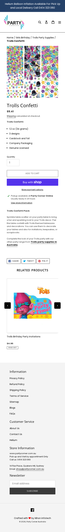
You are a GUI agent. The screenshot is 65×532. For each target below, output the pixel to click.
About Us (14, 428)
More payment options (32, 189)
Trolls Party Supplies (43, 37)
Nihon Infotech (43, 518)
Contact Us (16, 434)
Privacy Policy (17, 378)
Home (10, 37)
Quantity (11, 156)
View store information (21, 202)
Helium (13, 440)
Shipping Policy (18, 390)
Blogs (12, 407)
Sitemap (14, 401)
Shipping (11, 116)
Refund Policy (17, 384)
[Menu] (59, 22)
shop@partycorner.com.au (30, 469)
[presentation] (7, 305)
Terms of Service (19, 396)
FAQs (12, 413)
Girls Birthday (23, 37)
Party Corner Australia (36, 521)
